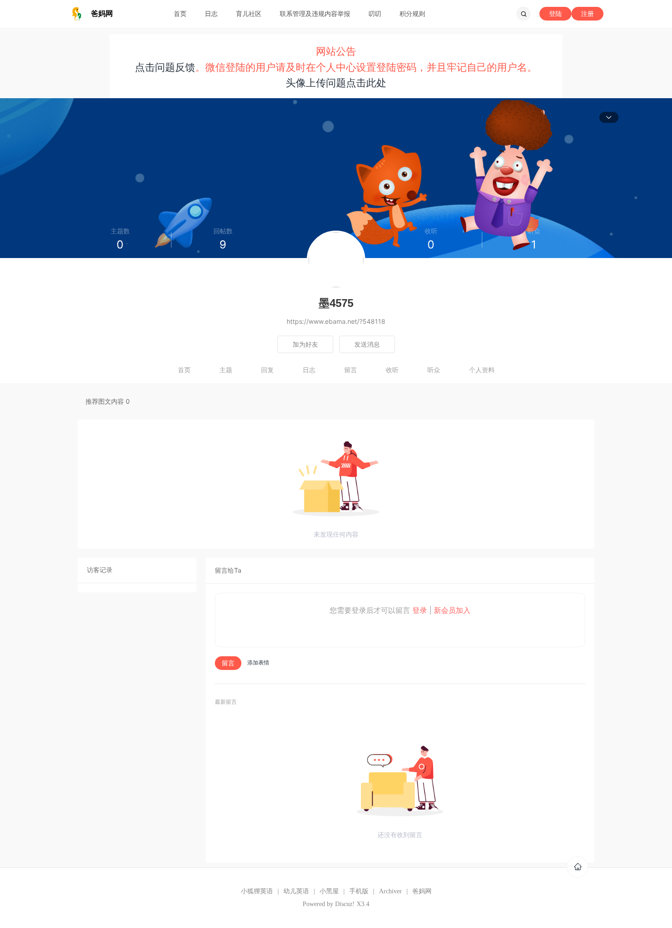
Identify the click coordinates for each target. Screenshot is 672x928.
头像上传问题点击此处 (336, 83)
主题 (225, 370)
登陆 (555, 13)
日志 (211, 13)
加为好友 (305, 344)
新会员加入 (452, 610)
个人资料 (482, 370)
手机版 (358, 891)
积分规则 (412, 13)
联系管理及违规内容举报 (315, 13)
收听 (392, 370)
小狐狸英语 (257, 891)
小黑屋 (329, 891)
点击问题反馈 (165, 67)
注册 (587, 13)
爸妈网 (422, 891)
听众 (433, 370)
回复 (267, 370)
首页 (180, 13)
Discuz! (345, 904)
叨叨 (374, 13)
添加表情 (258, 662)
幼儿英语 (296, 891)
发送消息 (367, 344)
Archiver (390, 891)
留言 (350, 370)
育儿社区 (248, 13)
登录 (419, 610)
